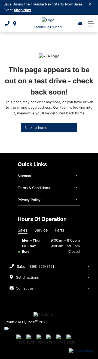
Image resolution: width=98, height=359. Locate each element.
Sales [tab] (22, 230)
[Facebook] (20, 340)
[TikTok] (70, 340)
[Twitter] (30, 340)
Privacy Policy (29, 200)
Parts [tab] (59, 230)
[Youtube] (50, 340)
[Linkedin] (60, 340)
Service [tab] (41, 230)
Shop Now (22, 10)
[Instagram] (40, 340)
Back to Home (35, 128)
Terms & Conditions (34, 188)
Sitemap (24, 176)
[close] (90, 4)
